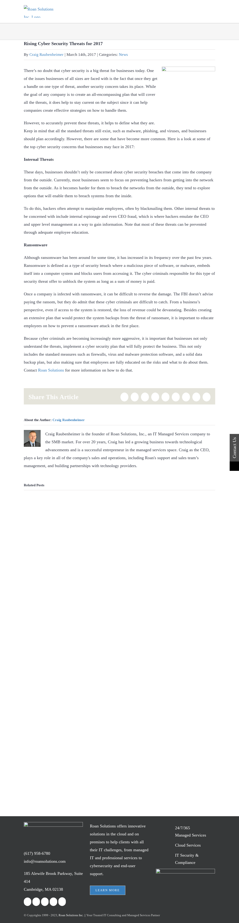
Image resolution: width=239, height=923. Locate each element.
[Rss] (53, 902)
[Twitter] (36, 902)
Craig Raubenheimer (46, 54)
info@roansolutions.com (45, 861)
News (123, 54)
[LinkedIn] (45, 902)
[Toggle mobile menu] (213, 12)
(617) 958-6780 (37, 853)
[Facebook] (27, 902)
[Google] (62, 901)
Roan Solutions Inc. (71, 915)
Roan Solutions (51, 370)
